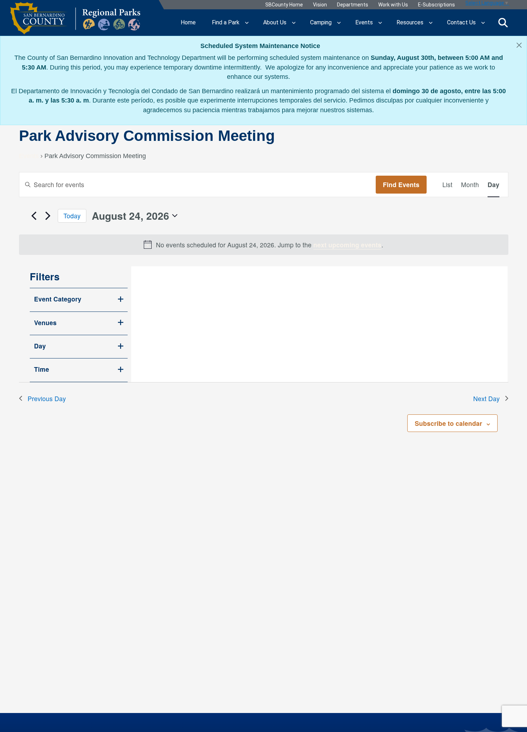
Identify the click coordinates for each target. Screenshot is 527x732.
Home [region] (188, 22)
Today (72, 215)
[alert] (263, 244)
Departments (352, 5)
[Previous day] (34, 215)
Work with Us (393, 5)
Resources (410, 22)
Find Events (401, 184)
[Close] (519, 45)
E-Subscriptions (436, 5)
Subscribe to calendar (448, 423)
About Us (274, 22)
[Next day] (48, 215)
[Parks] (75, 22)
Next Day (486, 398)
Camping (321, 22)
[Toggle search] (503, 22)
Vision (320, 5)
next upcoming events (347, 244)
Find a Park (225, 22)
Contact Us (461, 22)
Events (364, 22)
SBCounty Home (284, 5)
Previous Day (47, 398)
